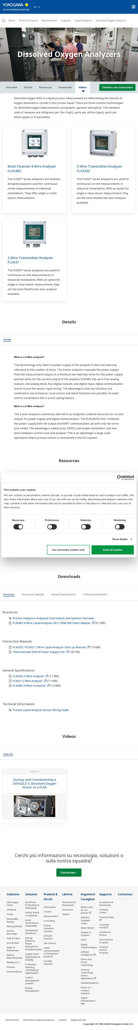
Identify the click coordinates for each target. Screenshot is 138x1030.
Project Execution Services (49, 928)
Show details (120, 539)
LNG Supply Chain (13, 904)
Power (10, 914)
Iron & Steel (13, 942)
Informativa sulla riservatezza (38, 1019)
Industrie (13, 894)
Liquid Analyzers (83, 20)
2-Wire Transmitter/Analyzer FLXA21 (30, 260)
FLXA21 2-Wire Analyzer (28, 681)
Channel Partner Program (103, 949)
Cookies (62, 1019)
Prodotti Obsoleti (48, 962)
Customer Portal (104, 926)
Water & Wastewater (13, 949)
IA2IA (84, 939)
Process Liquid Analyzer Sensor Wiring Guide (41, 710)
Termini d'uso (12, 1019)
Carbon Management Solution (32, 980)
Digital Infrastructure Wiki (88, 1000)
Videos (65, 914)
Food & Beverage (12, 932)
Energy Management (32, 989)
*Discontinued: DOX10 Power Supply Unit (39, 652)
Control (47, 911)
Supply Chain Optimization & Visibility (32, 956)
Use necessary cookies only (68, 549)
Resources (67, 909)
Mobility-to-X (13, 962)
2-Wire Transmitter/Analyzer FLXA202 (99, 168)
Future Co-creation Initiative (86, 990)
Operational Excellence (31, 932)
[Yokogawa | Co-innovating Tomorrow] (17, 7)
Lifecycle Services (48, 937)
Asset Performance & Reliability (32, 923)
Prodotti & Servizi (28, 20)
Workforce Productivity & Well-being (32, 905)
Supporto (105, 894)
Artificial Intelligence (87, 953)
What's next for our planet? (87, 910)
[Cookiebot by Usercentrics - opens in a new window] (119, 477)
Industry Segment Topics (85, 920)
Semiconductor (14, 971)
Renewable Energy (12, 920)
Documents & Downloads (69, 904)
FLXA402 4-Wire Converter (29, 685)
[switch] (52, 526)
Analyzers (66, 20)
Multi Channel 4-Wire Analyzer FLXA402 (32, 168)
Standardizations (89, 982)
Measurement (49, 20)
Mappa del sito (78, 1019)
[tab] (7, 340)
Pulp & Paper (13, 938)
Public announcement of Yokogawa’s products (51, 952)
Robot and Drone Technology (87, 962)
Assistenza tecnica (105, 933)
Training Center (103, 911)
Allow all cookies (113, 549)
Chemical (11, 909)
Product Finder (106, 917)
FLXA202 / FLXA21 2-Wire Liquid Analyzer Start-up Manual (49, 647)
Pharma (11, 967)
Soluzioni (31, 894)
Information (50, 907)
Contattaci (68, 872)
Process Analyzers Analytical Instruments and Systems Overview (53, 618)
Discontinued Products (106, 941)
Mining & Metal (14, 926)
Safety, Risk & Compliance (32, 914)
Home (11, 20)
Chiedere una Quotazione (117, 87)
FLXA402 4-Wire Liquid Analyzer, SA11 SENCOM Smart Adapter (52, 623)
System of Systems (86, 934)
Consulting (49, 920)
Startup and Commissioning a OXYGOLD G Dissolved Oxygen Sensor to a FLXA (34, 783)
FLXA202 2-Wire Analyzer (29, 676)
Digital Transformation (89, 946)
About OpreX (87, 927)
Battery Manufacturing (14, 956)
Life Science (50, 943)
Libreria (67, 894)
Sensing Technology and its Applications (87, 974)
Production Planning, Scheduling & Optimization (32, 968)
